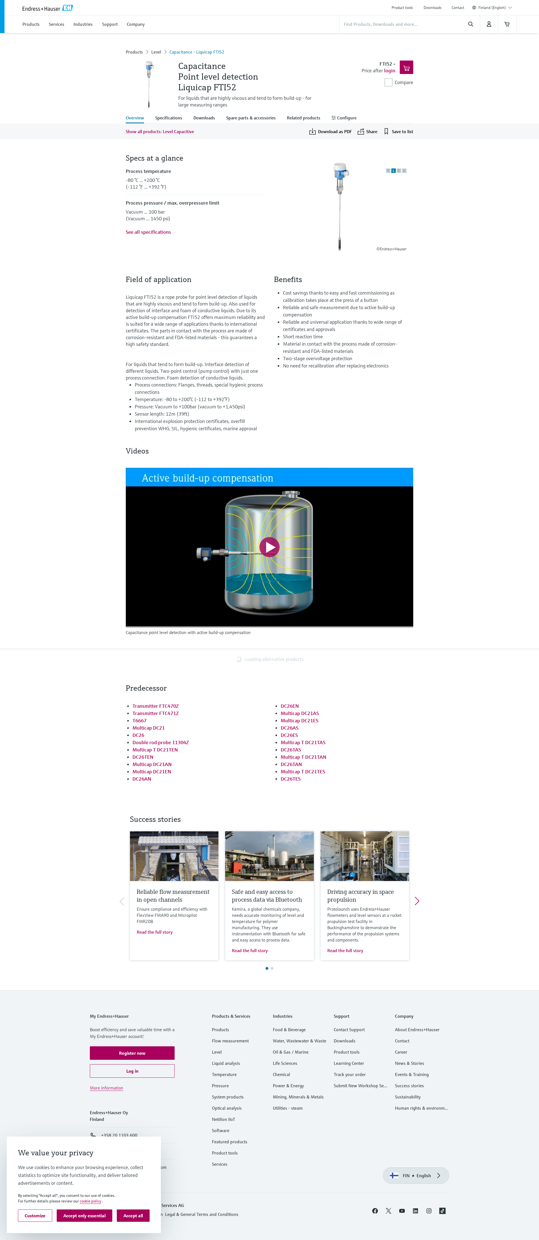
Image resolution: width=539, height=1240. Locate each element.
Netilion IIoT (223, 1119)
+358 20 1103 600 (119, 1135)
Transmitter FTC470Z (156, 706)
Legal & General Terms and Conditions (201, 1214)
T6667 (140, 720)
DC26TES (291, 779)
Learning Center (349, 1063)
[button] (132, 1053)
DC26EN (290, 706)
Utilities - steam (288, 1108)
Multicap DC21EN (152, 771)
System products (228, 1097)
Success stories (409, 1085)
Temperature (224, 1074)
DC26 (138, 735)
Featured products (229, 1141)
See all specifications (148, 232)
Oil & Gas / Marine (291, 1052)
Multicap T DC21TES (303, 771)
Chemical (281, 1074)
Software (220, 1130)
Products (134, 52)
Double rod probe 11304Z (161, 742)
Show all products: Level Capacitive (160, 131)
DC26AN (142, 779)
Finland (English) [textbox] (492, 7)
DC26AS (289, 728)
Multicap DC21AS (300, 713)
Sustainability (408, 1097)
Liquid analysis (226, 1063)
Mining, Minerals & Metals (298, 1097)
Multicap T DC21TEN (155, 749)
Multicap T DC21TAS (303, 742)
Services (219, 1164)
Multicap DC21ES (299, 720)
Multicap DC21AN (152, 764)
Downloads (433, 7)
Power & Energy (288, 1085)
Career (401, 1052)
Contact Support (349, 1029)
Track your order (350, 1074)
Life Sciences (285, 1063)
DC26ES (289, 735)
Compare (404, 82)
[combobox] (495, 7)
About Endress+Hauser (417, 1029)
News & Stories (409, 1063)
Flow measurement (230, 1041)
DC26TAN (291, 764)
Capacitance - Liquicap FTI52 (197, 52)
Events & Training (412, 1074)
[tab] (138, 118)
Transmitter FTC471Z (156, 713)
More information (106, 1088)
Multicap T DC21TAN (303, 757)
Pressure (220, 1085)
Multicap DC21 (149, 728)
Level (156, 52)
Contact (458, 7)
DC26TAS (291, 749)
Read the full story (155, 932)
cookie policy (90, 1201)
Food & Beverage (289, 1029)
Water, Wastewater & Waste (299, 1041)
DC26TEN (143, 757)
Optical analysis (227, 1108)
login (389, 70)
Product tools (402, 7)
